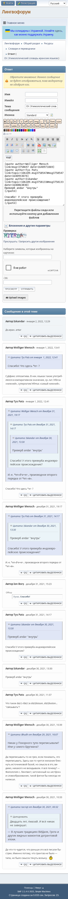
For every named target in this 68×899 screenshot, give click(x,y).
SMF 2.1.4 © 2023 (25, 891)
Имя (7, 94)
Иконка (9, 115)
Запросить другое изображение (37, 241)
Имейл (9, 100)
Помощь (28, 887)
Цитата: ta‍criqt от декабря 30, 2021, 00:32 (34, 807)
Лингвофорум (16, 11)
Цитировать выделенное (47, 336)
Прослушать (10, 241)
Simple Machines (43, 891)
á (4, 133)
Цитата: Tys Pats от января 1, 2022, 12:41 (34, 357)
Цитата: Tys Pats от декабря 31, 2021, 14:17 (35, 516)
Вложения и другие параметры (29, 225)
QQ (25, 336)
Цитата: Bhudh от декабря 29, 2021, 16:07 (34, 734)
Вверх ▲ (39, 887)
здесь (58, 30)
